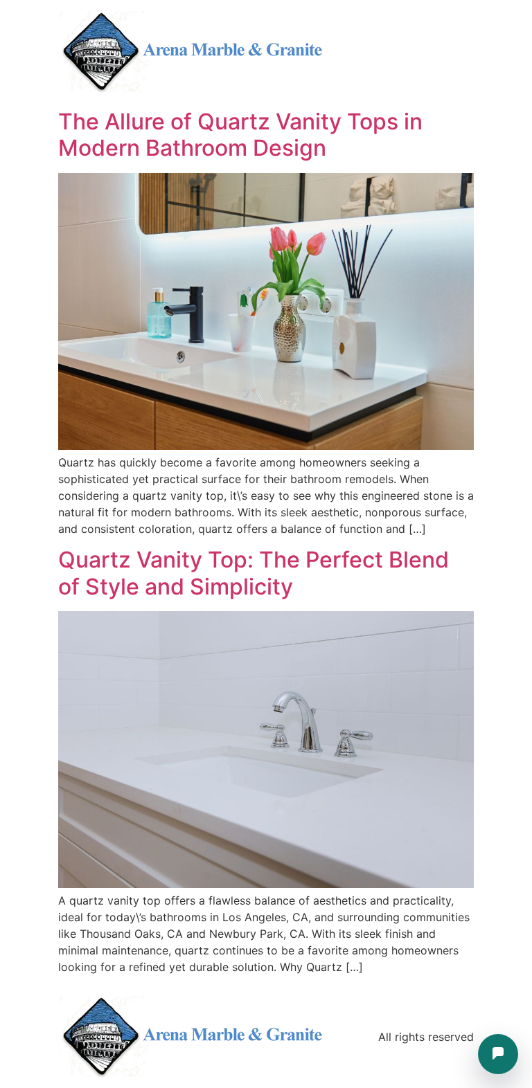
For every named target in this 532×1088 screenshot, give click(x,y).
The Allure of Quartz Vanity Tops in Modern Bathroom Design (240, 134)
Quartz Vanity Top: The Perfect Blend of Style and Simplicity (253, 572)
